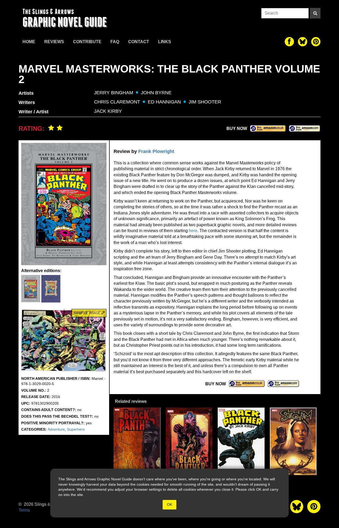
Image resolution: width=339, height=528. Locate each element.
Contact (138, 41)
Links (164, 41)
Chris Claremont (117, 102)
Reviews (54, 41)
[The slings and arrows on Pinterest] (315, 41)
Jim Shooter (205, 102)
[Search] (315, 13)
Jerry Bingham (113, 92)
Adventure (56, 429)
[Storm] (293, 441)
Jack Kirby (108, 111)
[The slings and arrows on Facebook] (289, 41)
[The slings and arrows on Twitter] (302, 41)
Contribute (87, 41)
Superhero (76, 429)
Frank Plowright (156, 151)
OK (169, 504)
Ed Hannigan (164, 102)
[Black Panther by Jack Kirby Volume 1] (241, 441)
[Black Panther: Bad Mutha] (189, 441)
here (193, 230)
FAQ (114, 41)
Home (29, 41)
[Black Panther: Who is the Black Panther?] (137, 441)
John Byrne (156, 92)
